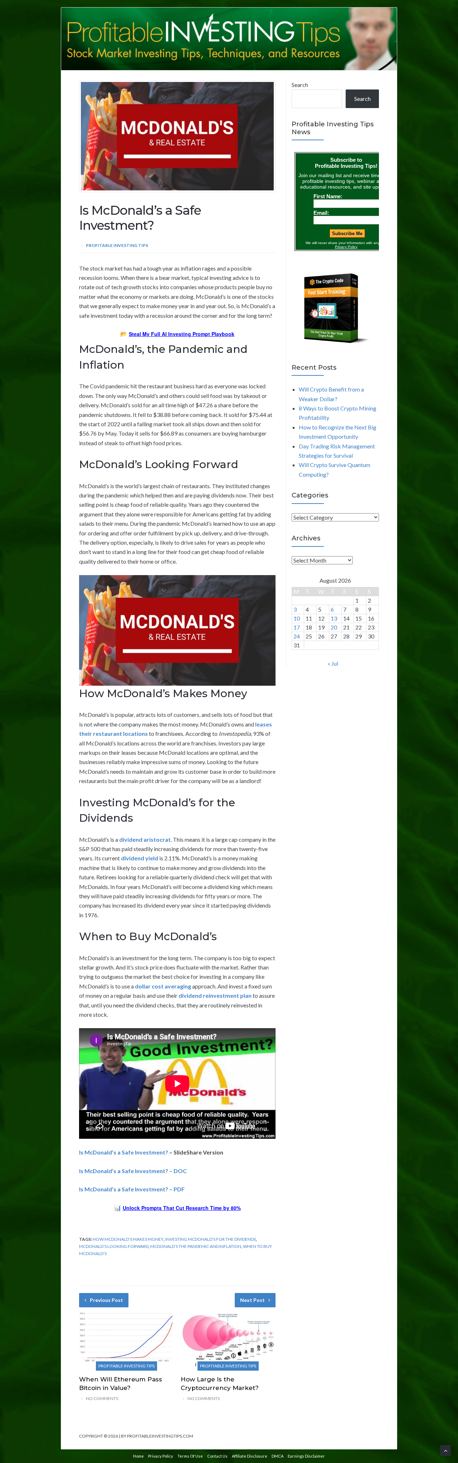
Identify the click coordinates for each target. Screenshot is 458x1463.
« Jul (333, 663)
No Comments (102, 1398)
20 (334, 627)
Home (138, 1456)
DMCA (277, 1456)
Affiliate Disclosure (249, 1456)
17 (296, 627)
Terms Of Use (190, 1456)
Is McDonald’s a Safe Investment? (123, 1152)
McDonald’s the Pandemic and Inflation (195, 1246)
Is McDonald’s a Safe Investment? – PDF (132, 1189)
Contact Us (217, 1456)
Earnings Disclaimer (306, 1456)
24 (296, 636)
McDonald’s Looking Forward (113, 1246)
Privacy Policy (160, 1456)
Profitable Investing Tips (117, 245)
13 (334, 618)
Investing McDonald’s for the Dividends (210, 1239)
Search (300, 84)
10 (296, 618)
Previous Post (106, 1300)
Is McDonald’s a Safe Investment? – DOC (133, 1170)
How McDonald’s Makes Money (128, 1239)
